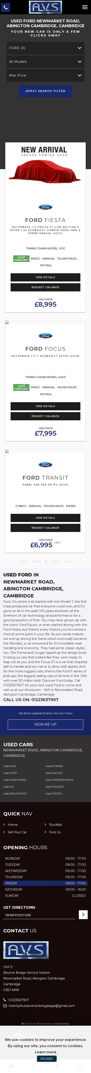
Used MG (8, 786)
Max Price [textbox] (17, 75)
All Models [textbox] (18, 62)
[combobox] (45, 48)
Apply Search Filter (46, 91)
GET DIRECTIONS (19, 907)
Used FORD (10, 773)
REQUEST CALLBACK (45, 287)
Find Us (55, 832)
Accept (46, 1058)
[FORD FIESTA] (45, 168)
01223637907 (18, 1000)
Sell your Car (17, 832)
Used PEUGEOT (55, 786)
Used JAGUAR (54, 773)
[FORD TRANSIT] (45, 451)
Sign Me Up (45, 724)
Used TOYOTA (54, 793)
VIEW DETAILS (45, 277)
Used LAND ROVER (14, 779)
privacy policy (61, 1023)
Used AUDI (9, 766)
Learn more (45, 1052)
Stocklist (55, 825)
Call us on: (31, 699)
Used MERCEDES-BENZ (60, 779)
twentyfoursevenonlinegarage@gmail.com (41, 1006)
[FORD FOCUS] (45, 322)
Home (13, 825)
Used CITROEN (54, 766)
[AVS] (45, 7)
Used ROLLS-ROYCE (15, 793)
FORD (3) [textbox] (17, 48)
